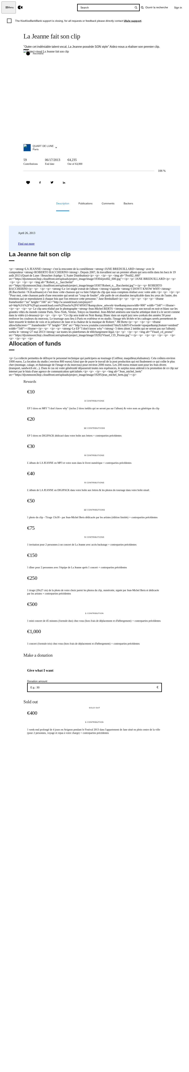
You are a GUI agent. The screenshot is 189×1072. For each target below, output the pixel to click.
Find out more (26, 243)
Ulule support (132, 20)
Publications (85, 203)
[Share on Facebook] (40, 182)
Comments (108, 203)
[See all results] (136, 7)
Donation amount (37, 681)
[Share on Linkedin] (64, 182)
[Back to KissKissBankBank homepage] (20, 7)
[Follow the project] (28, 182)
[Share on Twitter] (52, 182)
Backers (128, 203)
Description (62, 203)
